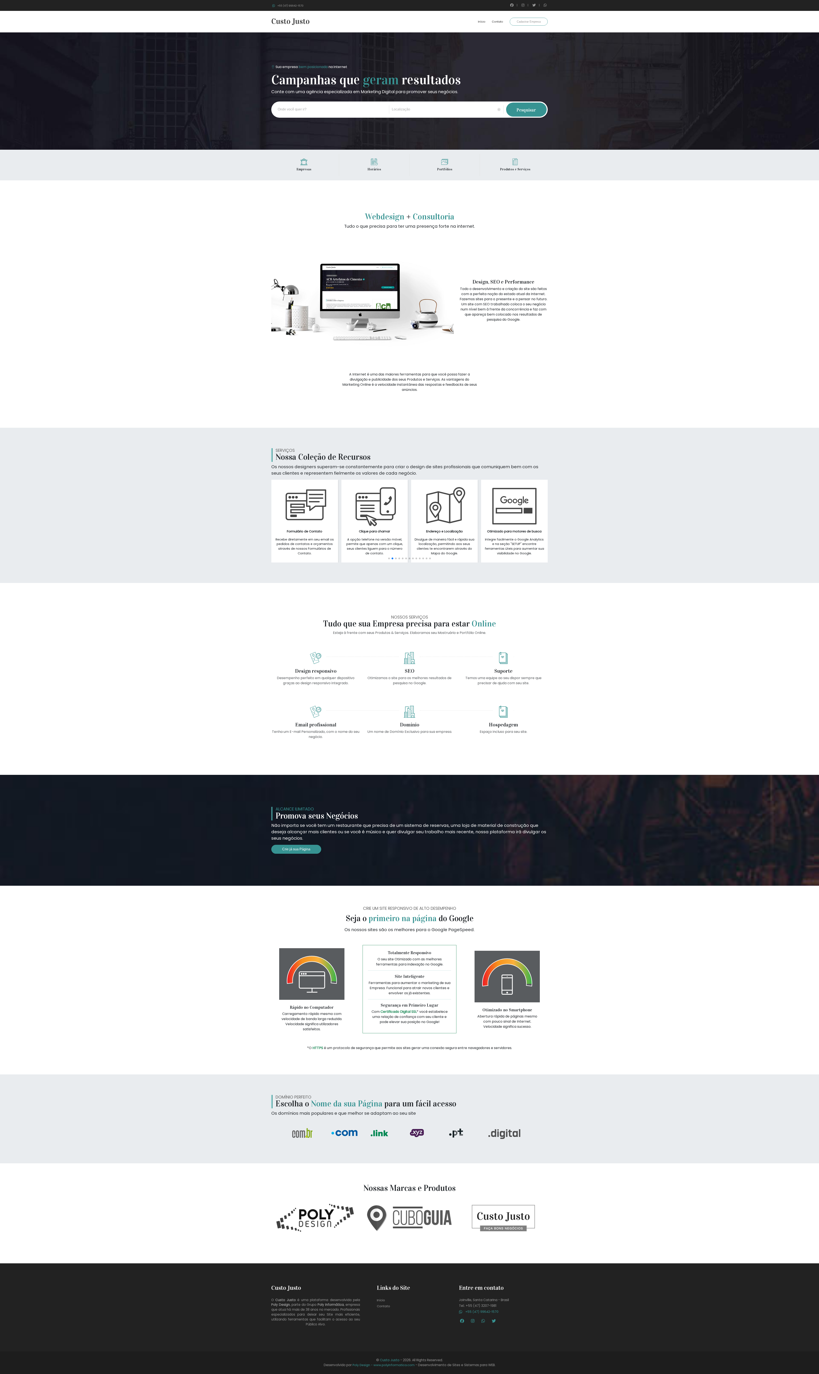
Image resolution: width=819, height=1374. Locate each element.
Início (481, 21)
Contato (497, 21)
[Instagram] (474, 1321)
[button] (389, 558)
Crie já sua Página (296, 849)
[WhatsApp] (484, 1321)
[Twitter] (495, 1321)
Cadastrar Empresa (529, 21)
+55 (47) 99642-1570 (481, 1312)
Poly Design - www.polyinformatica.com (384, 1365)
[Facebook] (463, 1321)
